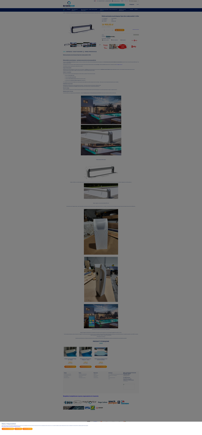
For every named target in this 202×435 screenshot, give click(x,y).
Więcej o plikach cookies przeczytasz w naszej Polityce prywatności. (11, 426)
